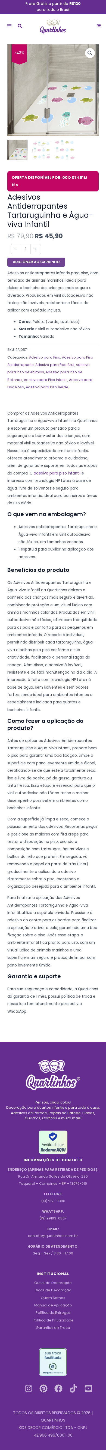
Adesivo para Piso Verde (47, 387)
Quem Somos (53, 1297)
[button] (20, 26)
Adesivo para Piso (44, 357)
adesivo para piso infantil (57, 473)
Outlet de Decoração (53, 1282)
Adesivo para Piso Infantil (45, 379)
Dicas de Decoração (53, 1290)
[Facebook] (58, 1388)
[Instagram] (28, 1388)
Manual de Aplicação (53, 1305)
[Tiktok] (73, 1388)
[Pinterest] (43, 1388)
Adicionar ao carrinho (36, 262)
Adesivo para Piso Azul (54, 364)
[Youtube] (88, 1388)
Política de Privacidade (53, 1320)
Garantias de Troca (53, 1327)
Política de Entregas (53, 1312)
